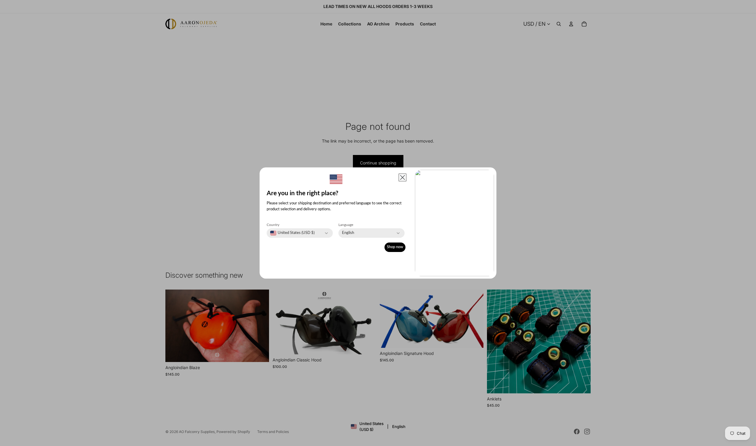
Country (273, 225)
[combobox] (292, 233)
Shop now (395, 247)
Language (345, 225)
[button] (402, 177)
